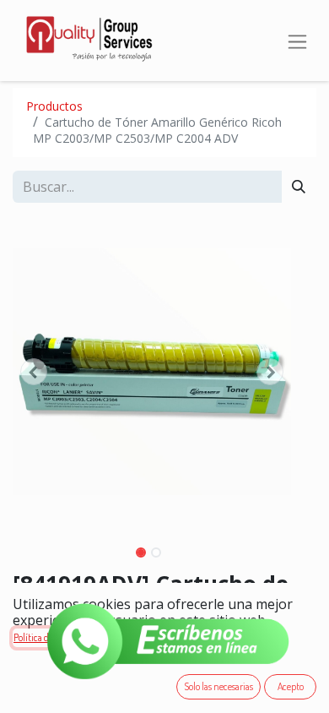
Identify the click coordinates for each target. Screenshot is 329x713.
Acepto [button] (291, 686)
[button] (34, 371)
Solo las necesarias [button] (218, 686)
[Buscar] (298, 187)
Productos (54, 106)
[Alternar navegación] (297, 40)
